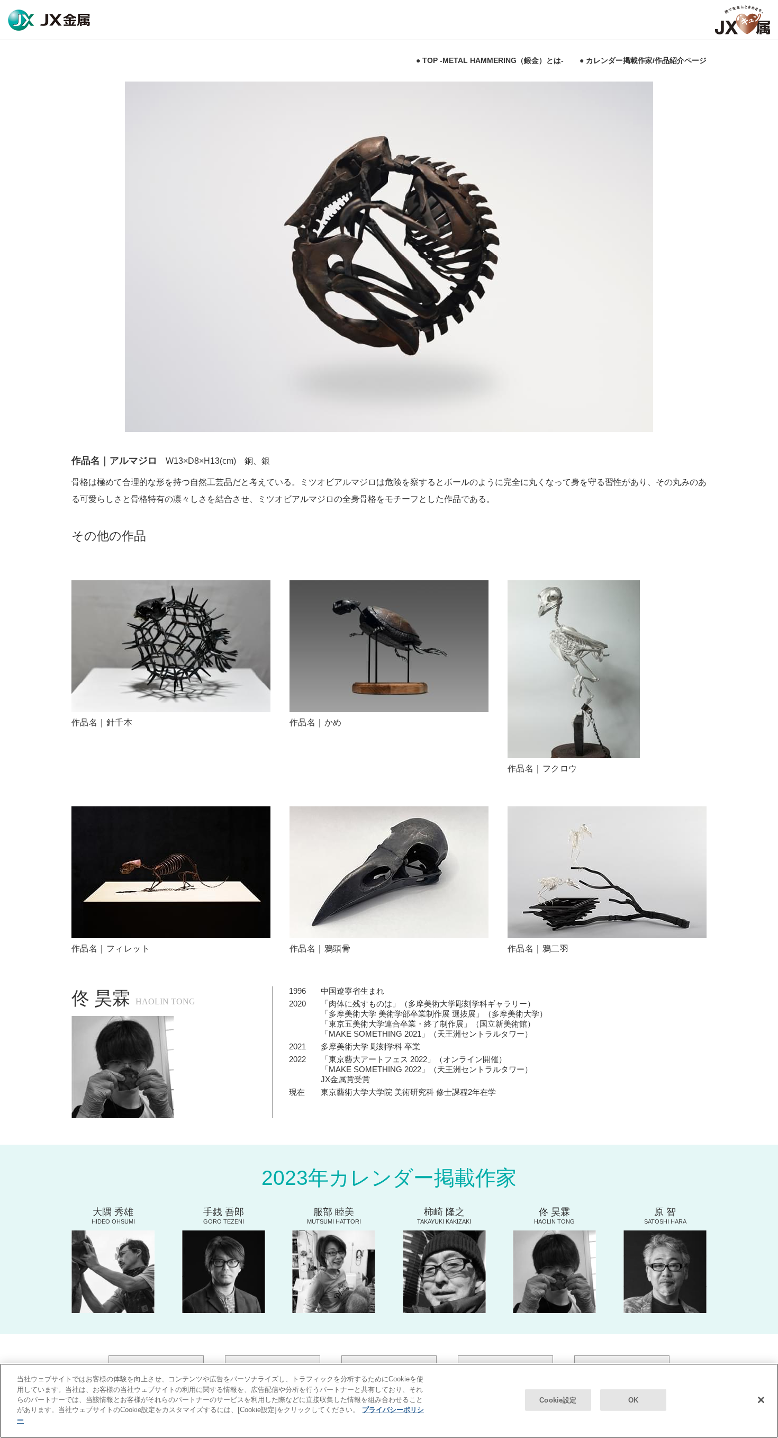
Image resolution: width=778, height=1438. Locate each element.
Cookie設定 (557, 1400)
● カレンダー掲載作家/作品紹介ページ (643, 60)
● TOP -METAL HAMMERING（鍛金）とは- (490, 60)
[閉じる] (761, 1400)
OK (633, 1400)
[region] (389, 1400)
